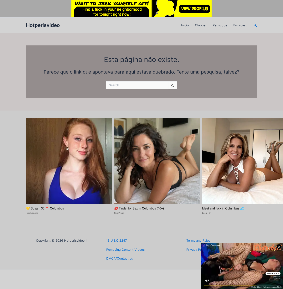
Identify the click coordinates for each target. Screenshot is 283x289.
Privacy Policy (196, 249)
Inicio (185, 25)
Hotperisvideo (43, 25)
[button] (255, 25)
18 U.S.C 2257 (116, 240)
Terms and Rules (198, 240)
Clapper (201, 25)
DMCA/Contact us (119, 258)
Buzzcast (240, 25)
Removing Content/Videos (125, 249)
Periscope (220, 25)
